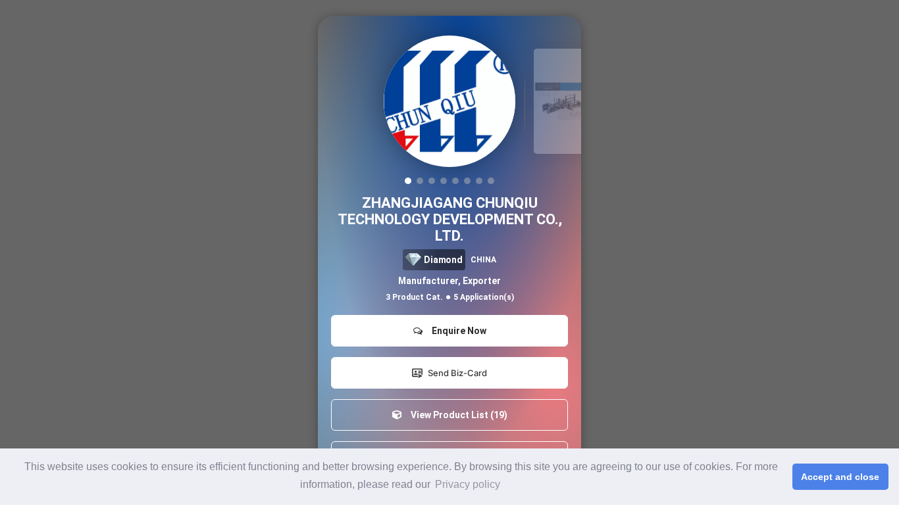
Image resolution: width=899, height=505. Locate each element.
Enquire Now (457, 330)
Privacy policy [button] (467, 484)
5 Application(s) (483, 297)
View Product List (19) (457, 415)
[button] (408, 181)
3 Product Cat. (414, 297)
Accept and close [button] (840, 476)
